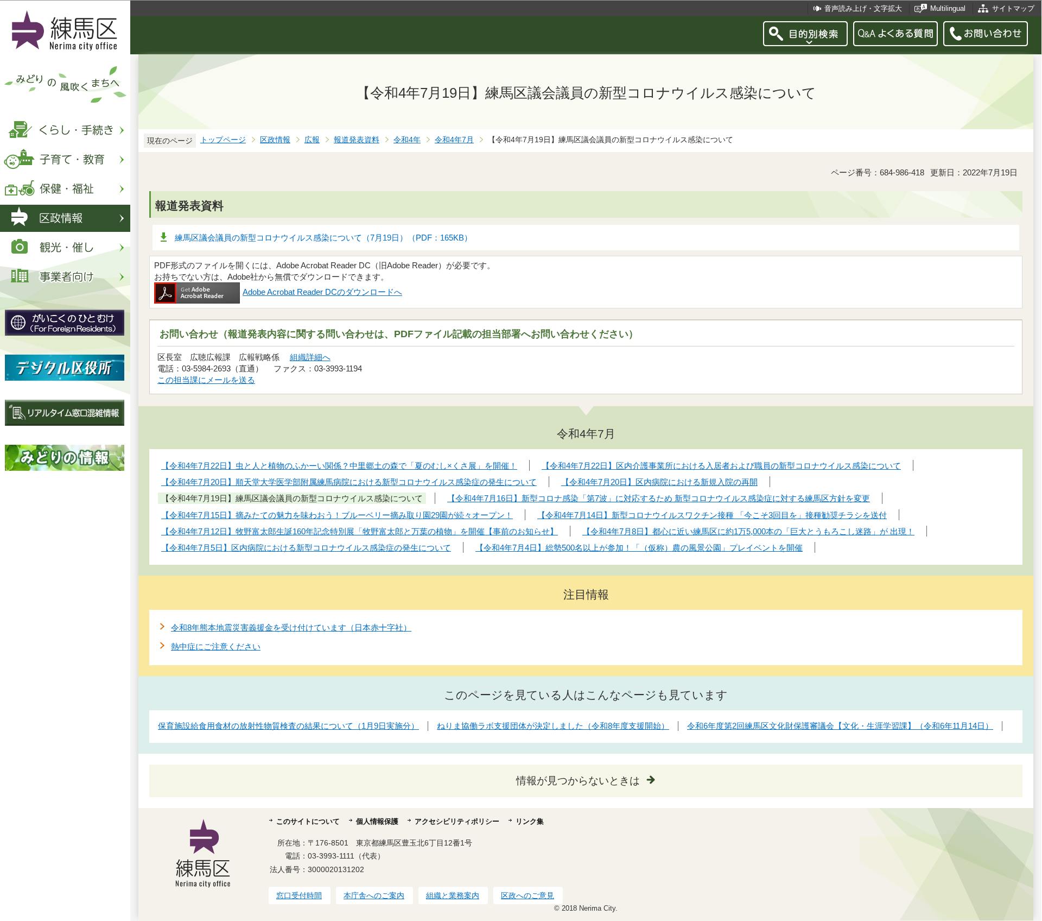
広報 (312, 140)
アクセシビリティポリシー (457, 821)
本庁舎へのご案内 (374, 895)
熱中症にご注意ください (215, 646)
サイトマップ (1013, 8)
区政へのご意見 (527, 895)
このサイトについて (308, 821)
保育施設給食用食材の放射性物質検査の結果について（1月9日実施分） (288, 725)
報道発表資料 (356, 140)
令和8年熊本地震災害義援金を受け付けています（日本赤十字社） (291, 627)
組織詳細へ (310, 357)
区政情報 (275, 140)
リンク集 (530, 821)
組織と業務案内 (452, 895)
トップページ (223, 140)
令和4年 (407, 140)
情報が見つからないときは (578, 780)
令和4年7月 (454, 140)
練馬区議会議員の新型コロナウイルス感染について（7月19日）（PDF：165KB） (323, 237)
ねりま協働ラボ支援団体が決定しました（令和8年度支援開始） (553, 725)
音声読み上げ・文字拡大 (863, 8)
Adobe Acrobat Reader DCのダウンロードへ (322, 292)
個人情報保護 (377, 821)
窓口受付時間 (299, 895)
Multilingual (947, 8)
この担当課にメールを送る (206, 379)
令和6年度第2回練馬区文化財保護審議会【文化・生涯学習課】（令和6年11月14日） (840, 725)
